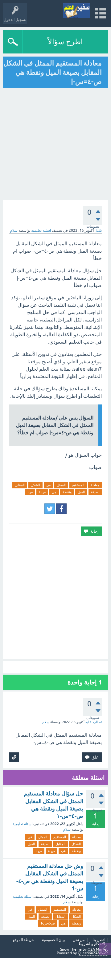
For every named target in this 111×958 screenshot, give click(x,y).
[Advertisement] (55, 597)
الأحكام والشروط (91, 944)
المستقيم (78, 485)
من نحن (78, 940)
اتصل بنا (98, 940)
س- (30, 492)
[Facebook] (61, 508)
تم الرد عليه (93, 722)
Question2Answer (93, 953)
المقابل (20, 485)
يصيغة (45, 916)
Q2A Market (98, 949)
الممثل (61, 485)
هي (54, 492)
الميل (81, 492)
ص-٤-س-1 (47, 923)
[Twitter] (49, 508)
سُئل (98, 230)
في (48, 485)
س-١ (38, 851)
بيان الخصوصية (53, 940)
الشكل (35, 485)
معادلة (95, 485)
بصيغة (95, 492)
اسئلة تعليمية (41, 230)
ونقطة (67, 492)
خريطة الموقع (23, 940)
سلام (67, 829)
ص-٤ (42, 492)
